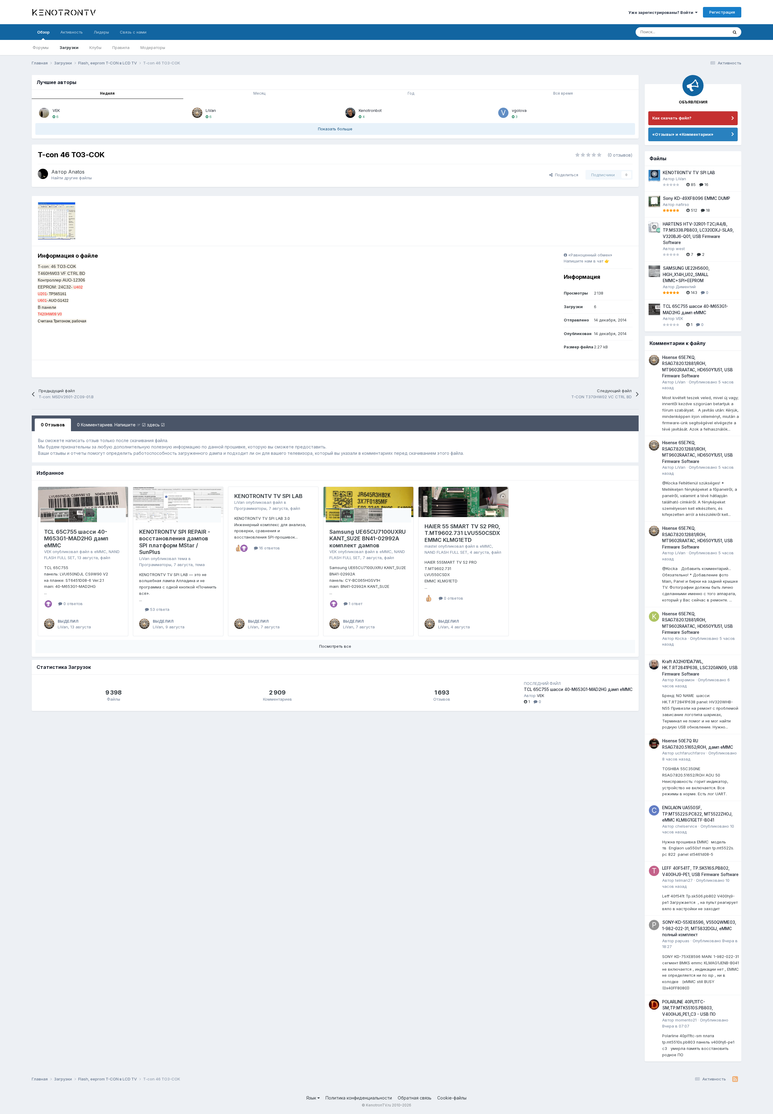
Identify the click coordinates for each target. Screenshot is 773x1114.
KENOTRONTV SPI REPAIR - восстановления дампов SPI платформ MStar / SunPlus (174, 542)
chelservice (686, 826)
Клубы (95, 47)
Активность (71, 32)
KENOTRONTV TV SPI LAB (268, 496)
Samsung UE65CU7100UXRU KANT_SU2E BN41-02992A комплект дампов (367, 539)
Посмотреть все (335, 646)
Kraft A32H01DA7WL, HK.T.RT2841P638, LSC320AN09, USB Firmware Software (700, 667)
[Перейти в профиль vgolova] (503, 113)
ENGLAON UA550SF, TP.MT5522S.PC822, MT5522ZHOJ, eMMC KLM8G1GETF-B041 (697, 813)
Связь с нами (133, 32)
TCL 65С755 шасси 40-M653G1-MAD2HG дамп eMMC (76, 539)
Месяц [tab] (259, 93)
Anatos (76, 172)
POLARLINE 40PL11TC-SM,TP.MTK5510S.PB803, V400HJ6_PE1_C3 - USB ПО (689, 1008)
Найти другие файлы (71, 177)
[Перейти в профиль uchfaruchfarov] (654, 743)
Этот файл (711, 32)
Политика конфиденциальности (359, 1097)
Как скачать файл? (671, 118)
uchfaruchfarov (690, 753)
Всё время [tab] (563, 93)
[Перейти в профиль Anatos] (43, 174)
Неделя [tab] (107, 93)
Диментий (686, 286)
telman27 (684, 880)
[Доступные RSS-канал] (735, 1079)
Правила (121, 47)
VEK (56, 110)
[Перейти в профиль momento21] (654, 1004)
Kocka (681, 638)
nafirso (682, 204)
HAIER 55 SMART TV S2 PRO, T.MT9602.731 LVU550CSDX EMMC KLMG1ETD (462, 533)
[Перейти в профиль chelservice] (654, 810)
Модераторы (152, 47)
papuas (682, 940)
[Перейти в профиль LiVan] (197, 113)
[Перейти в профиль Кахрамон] (654, 664)
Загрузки (69, 47)
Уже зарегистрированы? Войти (661, 12)
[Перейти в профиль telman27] (654, 871)
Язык (311, 1097)
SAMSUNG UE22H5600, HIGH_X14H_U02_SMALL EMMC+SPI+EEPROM (686, 274)
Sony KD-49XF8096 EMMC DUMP (696, 198)
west (680, 248)
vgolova (519, 110)
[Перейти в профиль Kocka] (654, 616)
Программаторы (155, 564)
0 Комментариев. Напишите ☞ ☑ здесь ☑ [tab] (121, 424)
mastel (431, 546)
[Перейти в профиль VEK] (44, 113)
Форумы (41, 47)
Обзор (43, 32)
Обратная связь (414, 1097)
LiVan (211, 110)
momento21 (686, 1020)
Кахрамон (684, 679)
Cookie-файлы (452, 1097)
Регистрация (722, 12)
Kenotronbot (370, 110)
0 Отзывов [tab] (53, 424)
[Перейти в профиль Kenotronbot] (350, 113)
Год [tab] (411, 93)
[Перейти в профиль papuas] (654, 925)
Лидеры (101, 32)
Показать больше (335, 128)
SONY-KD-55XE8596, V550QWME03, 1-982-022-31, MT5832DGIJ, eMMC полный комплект (699, 928)
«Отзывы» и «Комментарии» (683, 134)
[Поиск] (734, 32)
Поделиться (565, 174)
